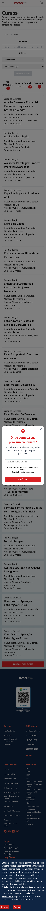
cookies (16, 863)
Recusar (4, 907)
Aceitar (17, 907)
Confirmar (23, 479)
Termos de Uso (36, 887)
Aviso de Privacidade (14, 887)
